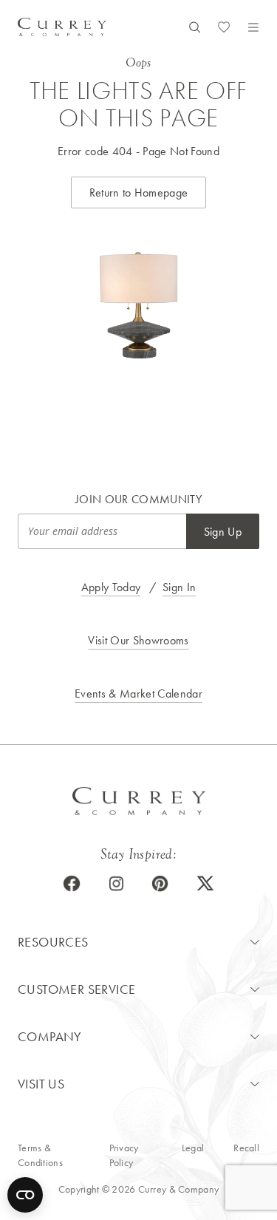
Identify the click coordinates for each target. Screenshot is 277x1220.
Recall (246, 1147)
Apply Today (111, 587)
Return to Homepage (138, 192)
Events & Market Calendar (138, 693)
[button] (138, 942)
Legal (193, 1147)
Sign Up (223, 531)
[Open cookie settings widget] (25, 1195)
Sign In (179, 587)
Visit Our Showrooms (138, 640)
